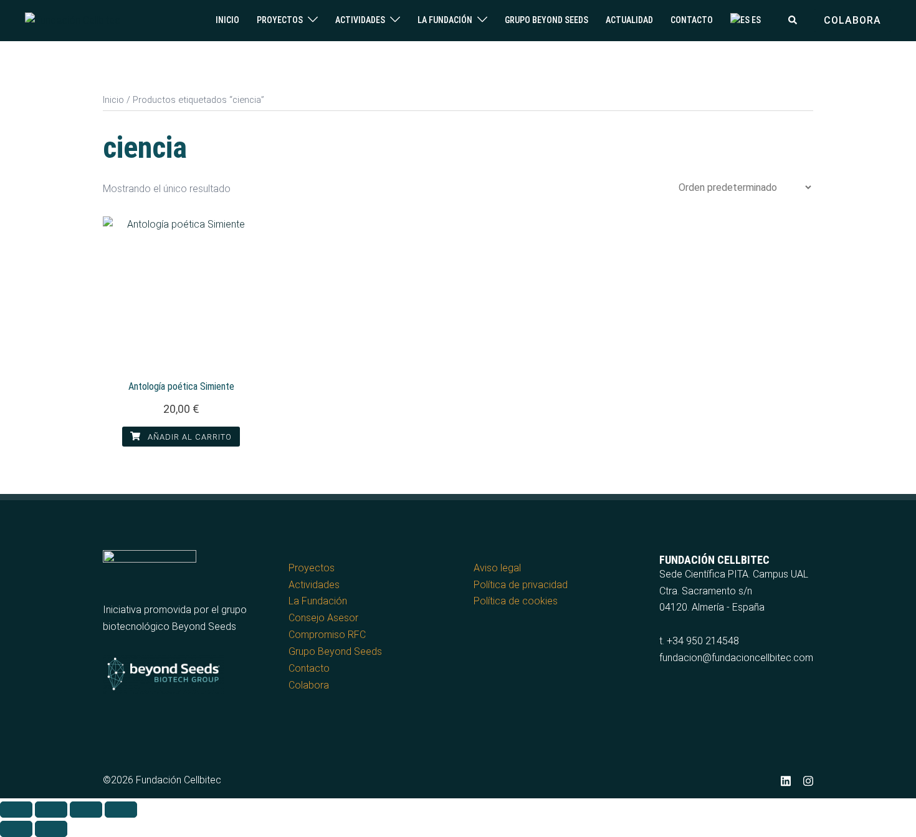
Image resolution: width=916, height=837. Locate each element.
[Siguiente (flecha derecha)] (51, 829)
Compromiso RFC (327, 635)
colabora (852, 20)
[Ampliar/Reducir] (16, 809)
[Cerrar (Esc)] (121, 809)
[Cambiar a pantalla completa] (51, 809)
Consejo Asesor (323, 618)
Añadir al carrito (188, 437)
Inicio (227, 20)
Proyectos (280, 20)
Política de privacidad (521, 585)
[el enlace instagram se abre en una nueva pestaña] (808, 780)
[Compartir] (86, 809)
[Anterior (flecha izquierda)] (16, 829)
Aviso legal (497, 568)
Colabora (309, 685)
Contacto (691, 20)
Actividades (360, 20)
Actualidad (629, 20)
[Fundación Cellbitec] (72, 20)
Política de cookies (516, 601)
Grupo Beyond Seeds (546, 20)
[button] (793, 21)
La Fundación (444, 20)
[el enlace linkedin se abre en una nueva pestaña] (786, 780)
